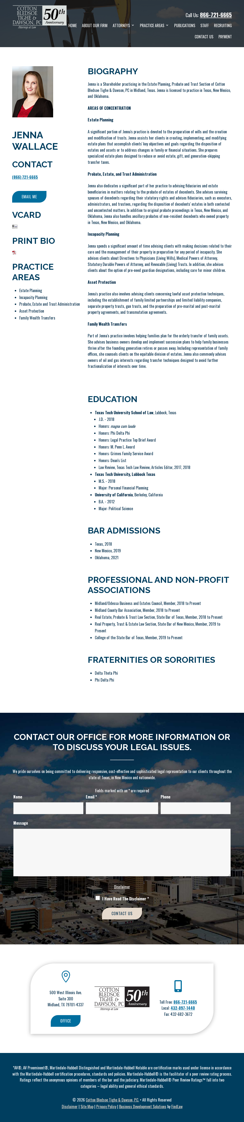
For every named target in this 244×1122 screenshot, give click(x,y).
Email (91, 797)
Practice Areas (152, 25)
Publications (184, 25)
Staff (204, 25)
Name (17, 797)
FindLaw (177, 1106)
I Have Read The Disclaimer (125, 899)
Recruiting (223, 25)
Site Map (87, 1106)
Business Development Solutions (142, 1106)
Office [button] (65, 1021)
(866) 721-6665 (25, 177)
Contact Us (204, 37)
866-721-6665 (216, 14)
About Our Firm (94, 25)
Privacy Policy (106, 1106)
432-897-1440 (183, 1008)
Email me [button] (29, 196)
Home (72, 25)
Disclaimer (122, 887)
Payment (225, 37)
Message (20, 823)
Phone (165, 797)
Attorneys (121, 25)
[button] (239, 1087)
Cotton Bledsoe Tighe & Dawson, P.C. (112, 1100)
